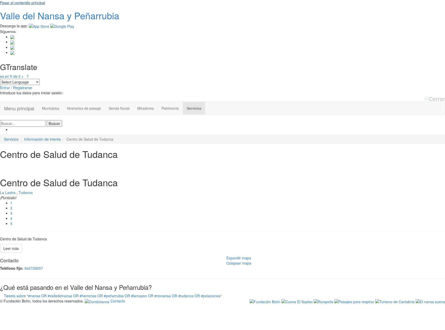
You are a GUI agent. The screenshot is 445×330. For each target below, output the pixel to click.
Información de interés (42, 139)
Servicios (194, 108)
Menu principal (19, 108)
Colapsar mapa (238, 263)
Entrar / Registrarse (16, 87)
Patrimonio (170, 108)
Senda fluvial (119, 108)
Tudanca (26, 192)
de (15, 76)
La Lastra (7, 192)
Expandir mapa (238, 257)
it (19, 76)
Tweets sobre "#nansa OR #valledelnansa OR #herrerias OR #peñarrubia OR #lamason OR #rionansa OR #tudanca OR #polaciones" (113, 295)
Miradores (145, 108)
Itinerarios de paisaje (84, 108)
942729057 (33, 268)
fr (11, 76)
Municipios (50, 108)
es (2, 76)
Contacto (117, 300)
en (7, 76)
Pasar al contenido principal (22, 2)
